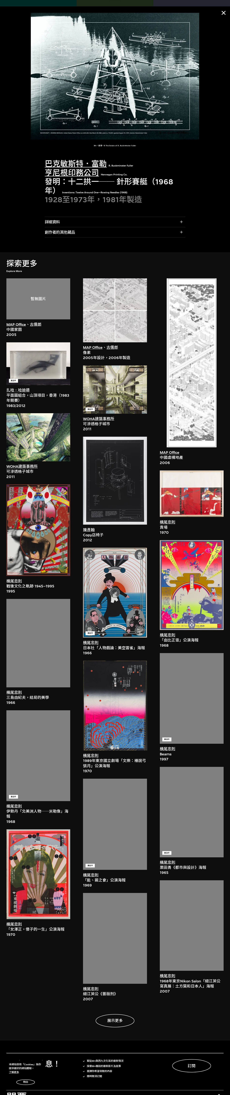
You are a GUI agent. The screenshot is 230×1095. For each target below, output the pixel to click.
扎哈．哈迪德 (18, 390)
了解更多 (14, 1072)
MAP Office (16, 324)
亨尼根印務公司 (72, 172)
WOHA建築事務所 (22, 466)
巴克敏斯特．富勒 (76, 163)
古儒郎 (35, 324)
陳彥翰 (89, 530)
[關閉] (223, 13)
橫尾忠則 (14, 581)
